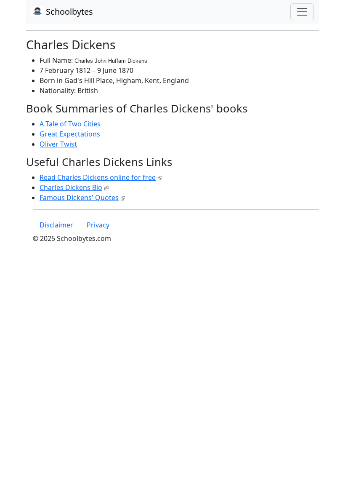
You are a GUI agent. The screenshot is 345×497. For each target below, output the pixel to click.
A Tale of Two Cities (70, 123)
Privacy (98, 225)
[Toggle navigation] (302, 11)
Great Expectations (70, 134)
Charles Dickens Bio (71, 187)
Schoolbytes (68, 11)
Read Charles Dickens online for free (98, 177)
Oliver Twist (58, 144)
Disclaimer (56, 225)
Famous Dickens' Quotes (79, 197)
